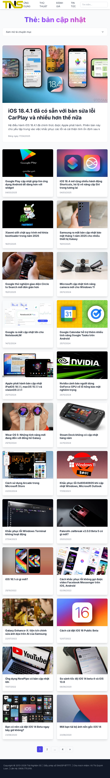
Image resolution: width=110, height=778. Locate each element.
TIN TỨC (73, 4)
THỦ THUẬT (43, 4)
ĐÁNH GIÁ (59, 4)
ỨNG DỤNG (26, 4)
